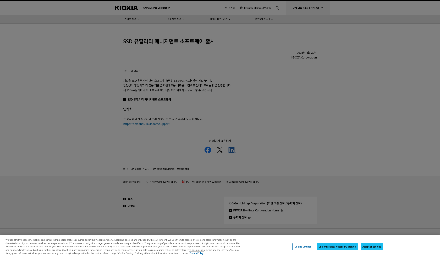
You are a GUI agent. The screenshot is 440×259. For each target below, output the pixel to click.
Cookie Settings (303, 246)
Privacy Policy (197, 253)
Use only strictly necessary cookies (337, 246)
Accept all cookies (371, 246)
